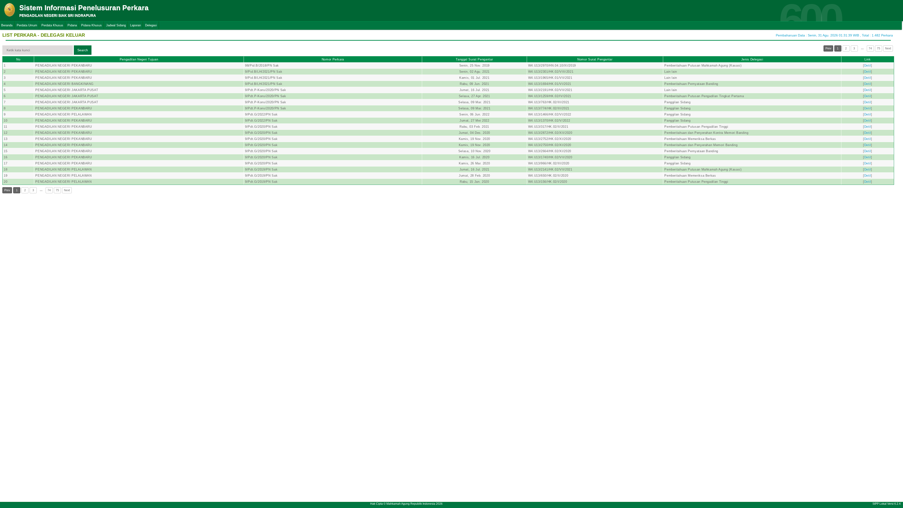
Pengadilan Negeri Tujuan (139, 59)
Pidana (72, 25)
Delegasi (151, 25)
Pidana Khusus (91, 25)
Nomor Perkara (333, 59)
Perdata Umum (27, 25)
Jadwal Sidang (116, 25)
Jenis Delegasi (752, 59)
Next (888, 48)
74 (870, 48)
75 (878, 48)
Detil (867, 65)
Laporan (135, 25)
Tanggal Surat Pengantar (474, 59)
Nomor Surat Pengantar (595, 59)
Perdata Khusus (52, 25)
